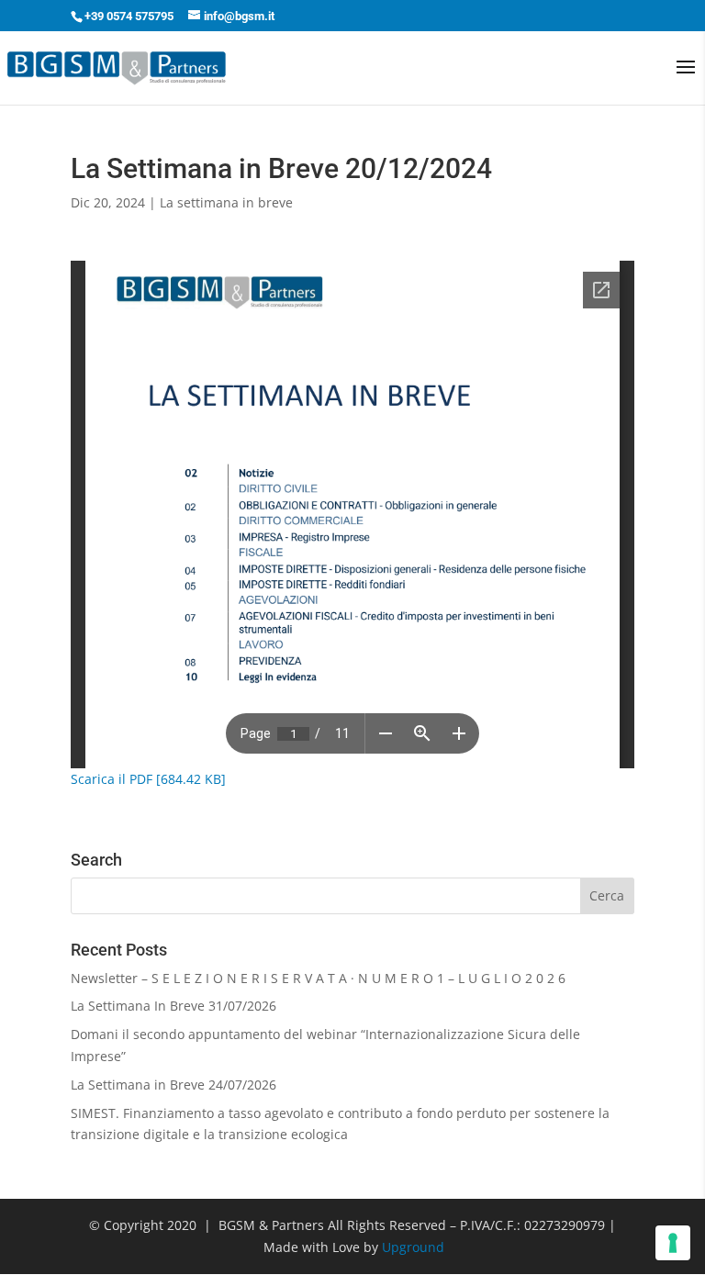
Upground (413, 1247)
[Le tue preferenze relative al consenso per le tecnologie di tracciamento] (672, 1242)
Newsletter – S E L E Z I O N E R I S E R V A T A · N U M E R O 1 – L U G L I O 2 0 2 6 (318, 978)
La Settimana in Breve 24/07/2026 (173, 1084)
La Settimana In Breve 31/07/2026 (173, 1005)
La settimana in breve (226, 202)
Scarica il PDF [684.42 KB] (148, 779)
